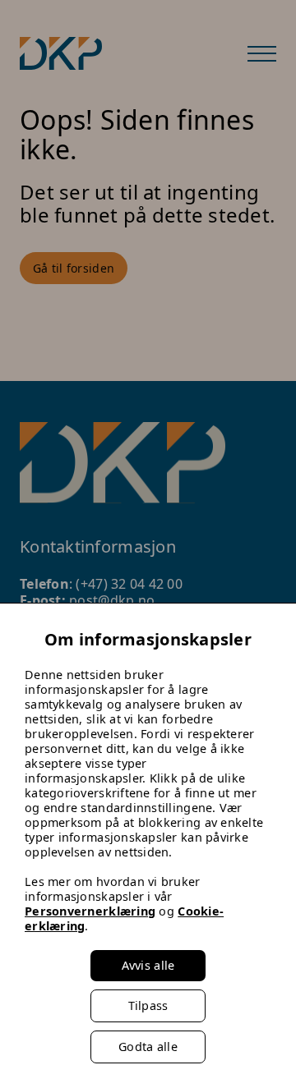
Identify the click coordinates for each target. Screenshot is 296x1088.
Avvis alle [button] (148, 965)
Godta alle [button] (148, 1046)
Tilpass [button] (148, 1005)
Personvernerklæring (90, 911)
